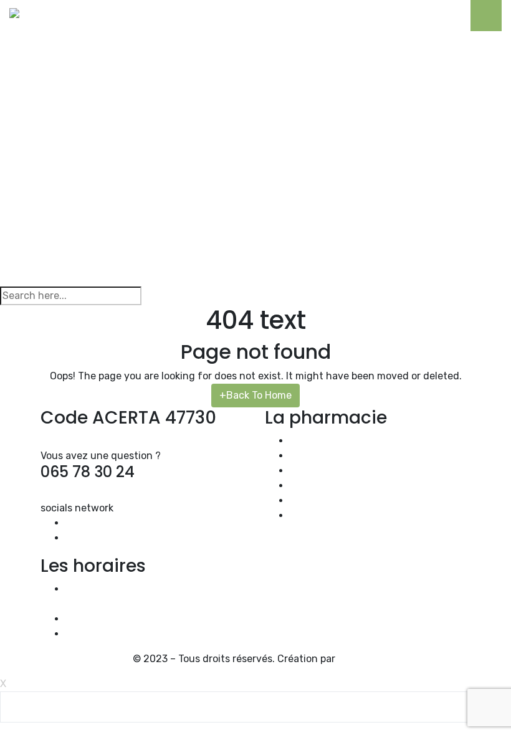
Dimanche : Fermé (107, 634)
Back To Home (255, 395)
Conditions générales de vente (362, 515)
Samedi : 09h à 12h (109, 619)
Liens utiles (316, 485)
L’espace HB (317, 456)
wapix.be (358, 659)
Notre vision (318, 441)
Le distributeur (325, 471)
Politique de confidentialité (353, 500)
